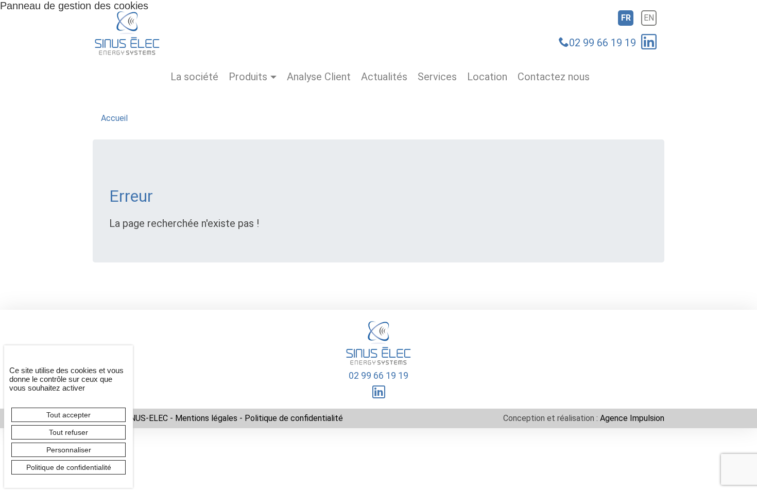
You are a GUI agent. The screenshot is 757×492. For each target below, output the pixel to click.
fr (626, 18)
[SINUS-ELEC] (127, 32)
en (649, 18)
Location (487, 77)
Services (437, 77)
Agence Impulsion (632, 418)
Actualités (384, 77)
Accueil (114, 118)
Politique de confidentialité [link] (68, 467)
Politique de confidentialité (294, 418)
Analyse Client (319, 77)
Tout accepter (68, 415)
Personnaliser (68, 450)
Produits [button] (248, 77)
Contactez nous (554, 77)
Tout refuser (68, 432)
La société (194, 77)
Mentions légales (206, 418)
